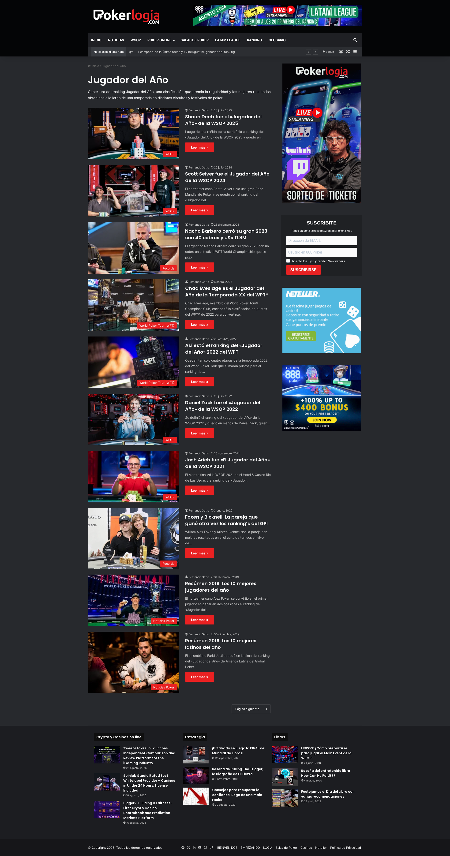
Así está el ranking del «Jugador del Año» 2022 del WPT (223, 348)
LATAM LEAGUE (227, 40)
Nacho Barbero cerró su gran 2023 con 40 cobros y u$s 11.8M (226, 234)
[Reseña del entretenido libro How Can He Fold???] (285, 777)
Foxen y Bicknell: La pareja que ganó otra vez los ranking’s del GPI (226, 520)
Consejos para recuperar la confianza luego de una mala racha (237, 795)
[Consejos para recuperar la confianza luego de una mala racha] (196, 796)
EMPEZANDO (250, 847)
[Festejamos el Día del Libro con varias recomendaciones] (285, 798)
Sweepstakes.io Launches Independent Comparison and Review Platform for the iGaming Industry (149, 755)
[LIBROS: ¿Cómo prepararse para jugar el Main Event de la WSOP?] (285, 754)
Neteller (321, 847)
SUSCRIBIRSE (303, 270)
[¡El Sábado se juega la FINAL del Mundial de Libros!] (196, 754)
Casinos (306, 847)
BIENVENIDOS (227, 847)
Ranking (254, 40)
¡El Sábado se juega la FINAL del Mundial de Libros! (238, 750)
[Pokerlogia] (126, 16)
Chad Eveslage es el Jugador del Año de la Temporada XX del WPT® (226, 291)
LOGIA (267, 847)
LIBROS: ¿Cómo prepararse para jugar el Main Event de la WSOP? (326, 753)
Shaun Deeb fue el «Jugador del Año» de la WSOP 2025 (223, 120)
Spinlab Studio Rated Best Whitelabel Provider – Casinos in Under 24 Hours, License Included (149, 783)
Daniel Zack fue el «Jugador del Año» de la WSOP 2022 (222, 405)
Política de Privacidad (345, 847)
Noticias (116, 40)
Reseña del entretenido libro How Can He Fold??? (325, 773)
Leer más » (199, 147)
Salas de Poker (195, 40)
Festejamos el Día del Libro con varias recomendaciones (328, 794)
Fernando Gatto (199, 110)
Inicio (96, 40)
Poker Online (159, 40)
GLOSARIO (277, 40)
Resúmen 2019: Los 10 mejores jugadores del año (220, 586)
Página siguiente (247, 709)
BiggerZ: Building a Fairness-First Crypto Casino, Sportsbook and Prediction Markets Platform (147, 810)
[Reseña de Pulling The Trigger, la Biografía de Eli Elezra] (196, 775)
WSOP (136, 40)
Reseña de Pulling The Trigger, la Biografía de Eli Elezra (237, 771)
